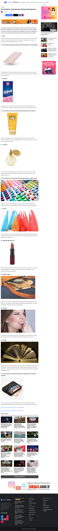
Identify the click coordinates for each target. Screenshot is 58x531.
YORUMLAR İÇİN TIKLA (19, 476)
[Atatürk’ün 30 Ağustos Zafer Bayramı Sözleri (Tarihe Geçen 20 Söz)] (44, 50)
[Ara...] (50, 2)
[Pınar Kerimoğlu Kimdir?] (44, 45)
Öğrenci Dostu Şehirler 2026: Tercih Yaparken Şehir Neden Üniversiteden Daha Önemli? (6, 455)
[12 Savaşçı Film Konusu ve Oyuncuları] (44, 40)
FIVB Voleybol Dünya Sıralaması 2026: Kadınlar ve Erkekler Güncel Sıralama (32, 454)
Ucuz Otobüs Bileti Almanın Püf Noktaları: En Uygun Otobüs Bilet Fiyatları (19, 517)
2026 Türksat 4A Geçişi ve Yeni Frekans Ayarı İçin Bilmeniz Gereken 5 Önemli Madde (6, 425)
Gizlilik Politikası (46, 505)
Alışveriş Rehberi (22, 2)
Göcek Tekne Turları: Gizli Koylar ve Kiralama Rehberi (19, 502)
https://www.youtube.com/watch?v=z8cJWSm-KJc (12, 410)
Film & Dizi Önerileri (32, 503)
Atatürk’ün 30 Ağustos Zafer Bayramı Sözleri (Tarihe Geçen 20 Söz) (52, 49)
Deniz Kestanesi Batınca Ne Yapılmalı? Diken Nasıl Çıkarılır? (6, 440)
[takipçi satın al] (19, 21)
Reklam (44, 503)
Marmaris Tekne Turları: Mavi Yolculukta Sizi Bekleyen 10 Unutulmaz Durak (19, 511)
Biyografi (28, 2)
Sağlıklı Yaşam (31, 514)
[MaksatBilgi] (11, 2)
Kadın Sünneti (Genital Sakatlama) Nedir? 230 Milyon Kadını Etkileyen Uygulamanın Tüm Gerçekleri (19, 470)
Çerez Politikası (46, 507)
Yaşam (44, 2)
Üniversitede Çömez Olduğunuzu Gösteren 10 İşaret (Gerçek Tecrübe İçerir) (32, 440)
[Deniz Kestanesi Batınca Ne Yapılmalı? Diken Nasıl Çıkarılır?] (6, 434)
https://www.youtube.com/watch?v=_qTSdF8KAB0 (12, 407)
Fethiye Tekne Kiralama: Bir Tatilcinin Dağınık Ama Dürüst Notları (19, 506)
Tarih (30, 516)
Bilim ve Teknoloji (32, 512)
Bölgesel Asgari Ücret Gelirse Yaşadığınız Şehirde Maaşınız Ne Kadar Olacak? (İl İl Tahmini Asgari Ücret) (31, 470)
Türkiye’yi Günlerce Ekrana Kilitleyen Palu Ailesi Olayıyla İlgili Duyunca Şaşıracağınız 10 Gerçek (6, 470)
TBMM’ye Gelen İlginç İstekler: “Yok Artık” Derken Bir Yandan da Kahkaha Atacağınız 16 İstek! (32, 426)
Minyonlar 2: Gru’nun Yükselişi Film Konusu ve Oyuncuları (52, 55)
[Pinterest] (22, 15)
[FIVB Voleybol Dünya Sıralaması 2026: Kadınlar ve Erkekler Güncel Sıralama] (32, 448)
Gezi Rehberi (31, 508)
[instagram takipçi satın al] (29, 485)
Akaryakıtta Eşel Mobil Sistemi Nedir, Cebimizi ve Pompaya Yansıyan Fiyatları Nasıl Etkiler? (19, 454)
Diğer (48, 2)
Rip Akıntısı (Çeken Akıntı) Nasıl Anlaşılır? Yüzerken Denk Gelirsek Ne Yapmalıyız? (19, 440)
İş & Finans (31, 518)
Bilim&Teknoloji (34, 2)
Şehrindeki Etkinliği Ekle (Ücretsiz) (47, 510)
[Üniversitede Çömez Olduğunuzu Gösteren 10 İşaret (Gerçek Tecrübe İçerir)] (32, 434)
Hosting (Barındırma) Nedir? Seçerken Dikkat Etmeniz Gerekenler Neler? (19, 522)
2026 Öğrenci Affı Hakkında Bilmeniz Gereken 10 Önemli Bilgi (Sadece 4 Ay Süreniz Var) (19, 425)
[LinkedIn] (20, 15)
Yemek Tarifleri (31, 506)
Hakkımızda (45, 500)
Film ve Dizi (40, 2)
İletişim (44, 502)
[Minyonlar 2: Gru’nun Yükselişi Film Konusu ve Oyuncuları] (44, 55)
